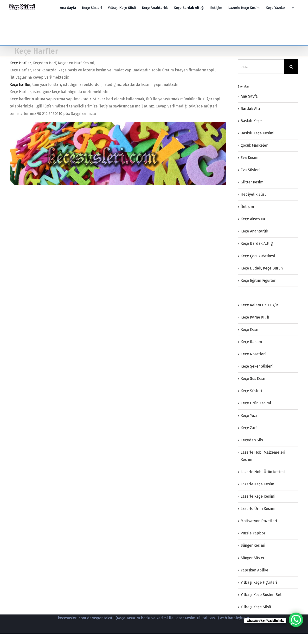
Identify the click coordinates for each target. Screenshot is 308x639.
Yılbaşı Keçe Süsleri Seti (262, 594)
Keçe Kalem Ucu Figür (259, 305)
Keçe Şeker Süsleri (257, 366)
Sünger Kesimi (253, 545)
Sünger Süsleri (253, 558)
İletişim (247, 206)
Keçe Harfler (20, 63)
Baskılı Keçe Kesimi (258, 133)
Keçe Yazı (249, 415)
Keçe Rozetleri (253, 354)
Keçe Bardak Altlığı (257, 243)
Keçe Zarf (249, 428)
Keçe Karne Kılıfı (255, 317)
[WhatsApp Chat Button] (296, 620)
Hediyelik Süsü (254, 194)
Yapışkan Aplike (254, 570)
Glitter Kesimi (253, 182)
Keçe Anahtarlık (254, 231)
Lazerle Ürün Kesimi (258, 508)
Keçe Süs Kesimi (255, 378)
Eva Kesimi (250, 157)
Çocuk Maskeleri (255, 145)
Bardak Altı (250, 108)
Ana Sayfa (249, 96)
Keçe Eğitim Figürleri (259, 280)
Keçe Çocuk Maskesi (258, 256)
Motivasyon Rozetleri (259, 521)
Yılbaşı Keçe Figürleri (259, 582)
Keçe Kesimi (251, 329)
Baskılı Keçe (251, 121)
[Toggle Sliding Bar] (293, 8)
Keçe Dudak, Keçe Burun (262, 268)
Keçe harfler (20, 84)
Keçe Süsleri (251, 390)
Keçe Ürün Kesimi (256, 403)
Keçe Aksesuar (253, 219)
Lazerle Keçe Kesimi (258, 496)
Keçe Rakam (251, 341)
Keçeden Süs (252, 440)
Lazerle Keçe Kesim (257, 484)
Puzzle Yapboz (253, 533)
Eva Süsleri (250, 170)
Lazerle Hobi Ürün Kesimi (263, 472)
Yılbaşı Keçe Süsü (256, 607)
